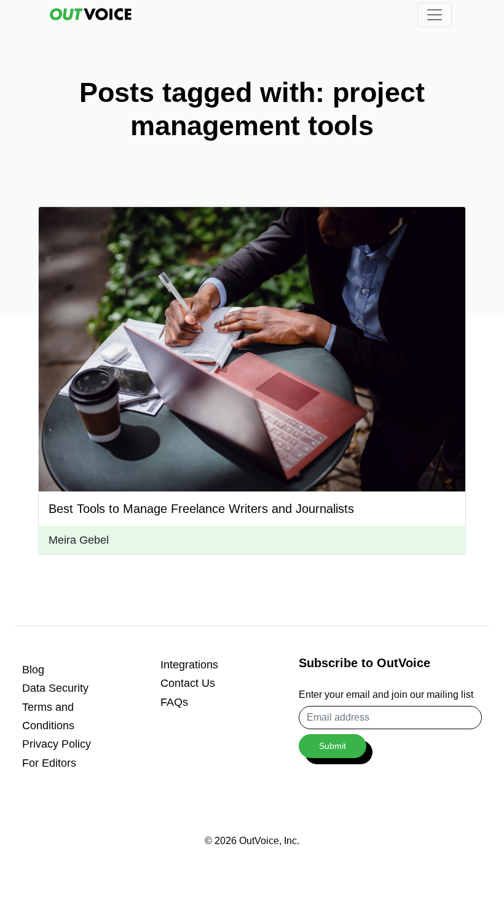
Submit (332, 746)
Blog (33, 669)
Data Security (55, 688)
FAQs (174, 702)
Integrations (189, 665)
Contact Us (187, 683)
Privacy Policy (56, 744)
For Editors (49, 763)
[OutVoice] (90, 13)
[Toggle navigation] (434, 14)
